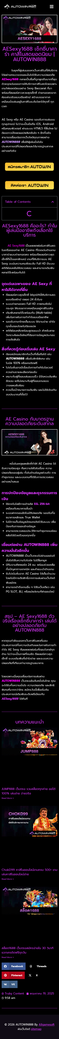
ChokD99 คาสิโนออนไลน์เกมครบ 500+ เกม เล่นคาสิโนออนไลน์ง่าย (29, 872)
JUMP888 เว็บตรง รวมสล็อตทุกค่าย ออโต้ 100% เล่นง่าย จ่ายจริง (28, 791)
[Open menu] (51, 6)
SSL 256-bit (42, 504)
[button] (52, 201)
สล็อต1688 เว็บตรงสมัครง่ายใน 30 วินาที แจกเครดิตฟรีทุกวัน (27, 950)
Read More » (8, 798)
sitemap (36, 1029)
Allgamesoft (46, 1024)
